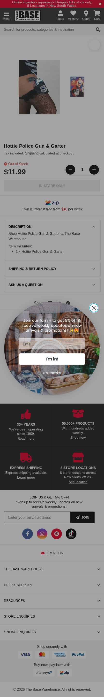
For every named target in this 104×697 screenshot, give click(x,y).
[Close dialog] (93, 307)
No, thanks (52, 372)
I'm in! (52, 359)
